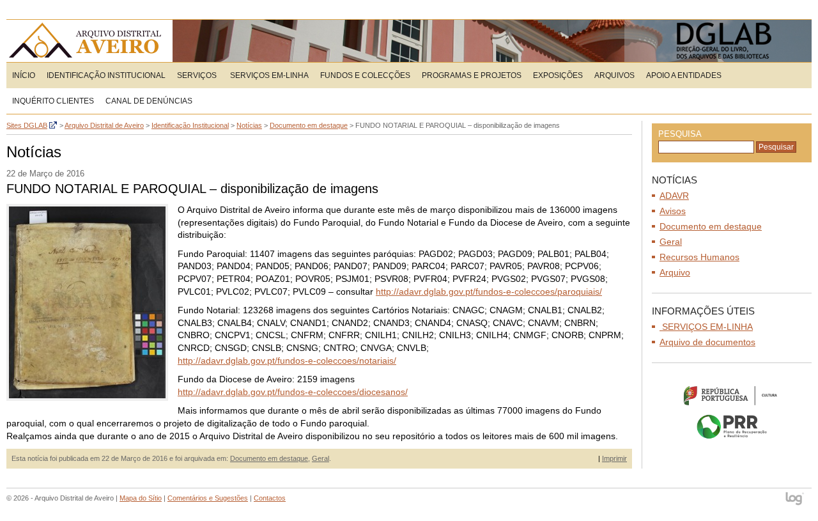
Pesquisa (680, 134)
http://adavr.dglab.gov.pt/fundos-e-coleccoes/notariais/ (287, 360)
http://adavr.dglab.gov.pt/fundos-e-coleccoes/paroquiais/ (489, 291)
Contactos (270, 498)
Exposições (558, 75)
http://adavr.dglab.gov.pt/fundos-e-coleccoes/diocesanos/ (293, 392)
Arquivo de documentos (707, 342)
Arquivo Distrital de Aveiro (89, 41)
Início (23, 75)
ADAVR (674, 196)
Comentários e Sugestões (207, 498)
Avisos (673, 211)
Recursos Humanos (699, 257)
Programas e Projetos (471, 75)
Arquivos (614, 75)
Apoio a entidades (684, 75)
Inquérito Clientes (53, 101)
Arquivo (675, 272)
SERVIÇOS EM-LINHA (268, 75)
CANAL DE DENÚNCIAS (148, 101)
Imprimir (614, 458)
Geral (320, 458)
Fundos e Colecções (365, 75)
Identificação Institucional (106, 75)
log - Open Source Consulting (795, 500)
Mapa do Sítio (141, 498)
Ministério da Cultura (732, 395)
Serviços (197, 75)
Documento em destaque (269, 458)
